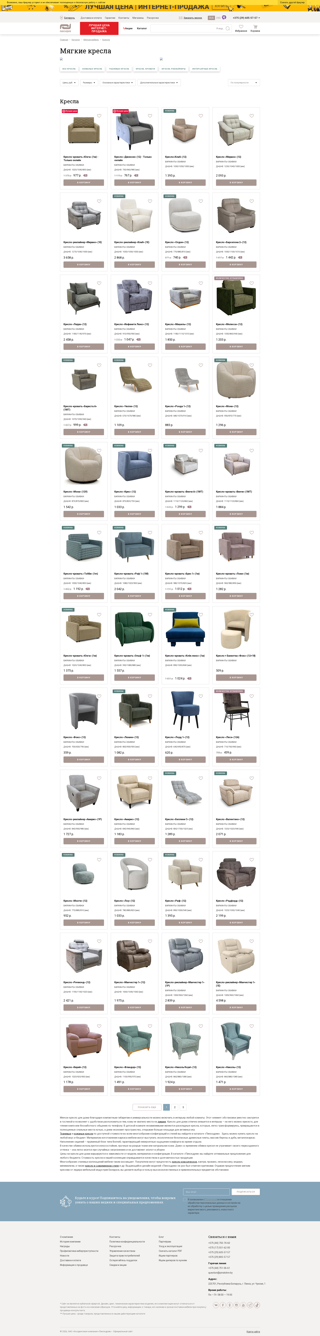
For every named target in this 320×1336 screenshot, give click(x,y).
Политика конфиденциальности (127, 1241)
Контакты (123, 18)
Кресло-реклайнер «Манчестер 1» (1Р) (184, 984)
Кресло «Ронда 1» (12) (178, 406)
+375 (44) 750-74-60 (219, 1243)
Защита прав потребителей (125, 1255)
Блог (161, 1237)
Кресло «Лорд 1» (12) (177, 737)
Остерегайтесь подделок (123, 1260)
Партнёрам (165, 1241)
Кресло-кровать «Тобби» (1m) (81, 573)
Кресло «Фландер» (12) (127, 1067)
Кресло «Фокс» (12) (75, 737)
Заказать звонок (193, 18)
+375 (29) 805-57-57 (219, 1257)
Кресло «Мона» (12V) (76, 491)
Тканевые (65, 1133)
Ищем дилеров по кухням (173, 1260)
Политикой (211, 1199)
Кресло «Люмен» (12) (126, 737)
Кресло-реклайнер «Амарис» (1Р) (83, 819)
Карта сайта (253, 1331)
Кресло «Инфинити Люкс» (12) (131, 324)
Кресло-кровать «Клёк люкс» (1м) (185, 655)
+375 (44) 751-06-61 (219, 1268)
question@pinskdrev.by (220, 1272)
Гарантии (110, 18)
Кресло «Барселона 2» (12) (231, 242)
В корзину (83, 182)
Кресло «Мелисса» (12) (229, 324)
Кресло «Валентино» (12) (230, 819)
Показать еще (147, 1107)
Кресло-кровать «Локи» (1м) (232, 573)
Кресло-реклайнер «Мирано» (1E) (83, 242)
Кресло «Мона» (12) (227, 406)
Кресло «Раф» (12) (175, 900)
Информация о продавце (74, 1265)
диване (162, 1121)
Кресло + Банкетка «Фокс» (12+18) (236, 655)
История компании (70, 1241)
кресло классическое (184, 1161)
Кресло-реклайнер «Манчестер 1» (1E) (235, 984)
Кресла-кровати (145, 69)
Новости (64, 1255)
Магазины (138, 18)
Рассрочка (153, 18)
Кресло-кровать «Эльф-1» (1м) (132, 655)
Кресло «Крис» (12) (125, 491)
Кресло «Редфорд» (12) (229, 900)
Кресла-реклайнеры (174, 69)
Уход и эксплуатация (170, 1246)
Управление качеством (122, 1251)
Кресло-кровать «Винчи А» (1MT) (184, 491)
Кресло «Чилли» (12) (126, 406)
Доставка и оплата (91, 18)
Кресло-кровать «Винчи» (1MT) (234, 491)
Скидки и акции (118, 1265)
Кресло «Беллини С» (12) (179, 819)
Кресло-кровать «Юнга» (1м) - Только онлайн (81, 159)
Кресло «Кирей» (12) (75, 1067)
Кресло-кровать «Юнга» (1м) (80, 655)
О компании (66, 1237)
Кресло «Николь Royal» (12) (181, 1067)
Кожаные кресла (92, 69)
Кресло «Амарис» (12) (126, 819)
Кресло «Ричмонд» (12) (77, 982)
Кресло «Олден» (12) (177, 242)
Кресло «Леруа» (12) (75, 324)
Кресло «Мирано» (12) (228, 157)
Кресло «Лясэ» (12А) (227, 737)
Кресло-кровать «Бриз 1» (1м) (182, 573)
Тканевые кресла (119, 69)
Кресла (69, 101)
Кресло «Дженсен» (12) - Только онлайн (133, 159)
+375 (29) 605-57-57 (245, 17)
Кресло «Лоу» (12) (124, 900)
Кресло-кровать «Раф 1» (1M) (131, 573)
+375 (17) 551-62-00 (219, 1247)
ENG (218, 18)
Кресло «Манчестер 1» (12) (129, 982)
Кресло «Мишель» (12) (178, 324)
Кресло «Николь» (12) (228, 1067)
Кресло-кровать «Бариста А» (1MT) (80, 408)
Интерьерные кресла (204, 69)
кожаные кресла (83, 1133)
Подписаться (246, 1192)
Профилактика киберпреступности (79, 1251)
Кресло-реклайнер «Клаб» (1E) (131, 242)
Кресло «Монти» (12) (75, 900)
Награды (65, 1246)
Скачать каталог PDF (170, 1251)
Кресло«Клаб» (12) (175, 157)
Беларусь (69, 18)
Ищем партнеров (168, 1255)
